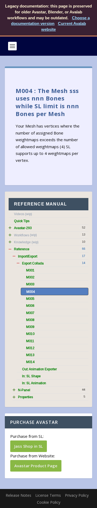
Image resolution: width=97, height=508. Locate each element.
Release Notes (18, 495)
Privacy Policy (77, 495)
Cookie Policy (48, 502)
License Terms (48, 495)
